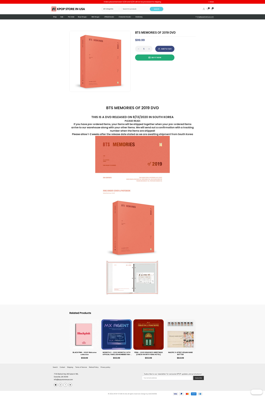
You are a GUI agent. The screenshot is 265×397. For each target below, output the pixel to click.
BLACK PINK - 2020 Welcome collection (84, 353)
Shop (55, 17)
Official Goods (109, 17)
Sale (61, 17)
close (54, 2)
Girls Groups (95, 17)
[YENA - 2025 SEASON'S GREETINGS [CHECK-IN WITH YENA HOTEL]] (148, 334)
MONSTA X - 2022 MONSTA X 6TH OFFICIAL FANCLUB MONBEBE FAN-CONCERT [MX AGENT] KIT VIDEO (117, 353)
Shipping (70, 367)
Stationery (138, 17)
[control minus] (138, 49)
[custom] (55, 385)
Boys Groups (82, 17)
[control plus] (149, 49)
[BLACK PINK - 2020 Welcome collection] (84, 334)
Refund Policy (94, 367)
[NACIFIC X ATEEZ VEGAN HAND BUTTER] (180, 334)
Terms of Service (81, 367)
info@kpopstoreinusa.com (205, 17)
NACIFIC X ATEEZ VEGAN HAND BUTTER (180, 353)
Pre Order (71, 17)
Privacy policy (105, 367)
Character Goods (125, 17)
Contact (62, 367)
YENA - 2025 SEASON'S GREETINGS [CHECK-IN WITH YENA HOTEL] (148, 353)
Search (55, 367)
